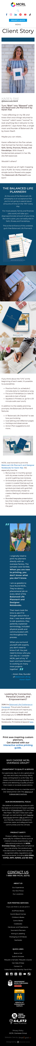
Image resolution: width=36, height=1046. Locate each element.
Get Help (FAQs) (18, 963)
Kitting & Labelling (18, 934)
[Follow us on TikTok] (30, 14)
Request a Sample (11, 960)
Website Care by (11, 1037)
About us (18, 883)
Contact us (18, 872)
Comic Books (18, 921)
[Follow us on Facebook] (6, 14)
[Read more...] (18, 1018)
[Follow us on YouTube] (25, 14)
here (31, 722)
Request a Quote (25, 960)
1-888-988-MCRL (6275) (18, 875)
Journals (14, 930)
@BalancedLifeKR (10, 101)
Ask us (22, 817)
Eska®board (17, 810)
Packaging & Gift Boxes (18, 937)
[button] (18, 10)
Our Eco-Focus (18, 891)
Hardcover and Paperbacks (18, 927)
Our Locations (18, 894)
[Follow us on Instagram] (11, 14)
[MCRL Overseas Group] (18, 4)
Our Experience (18, 887)
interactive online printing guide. (18, 746)
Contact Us (18, 966)
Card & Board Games (18, 914)
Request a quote (18, 20)
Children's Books (18, 917)
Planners (22, 930)
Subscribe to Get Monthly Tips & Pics (18, 969)
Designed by (11, 1042)
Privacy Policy (18, 1030)
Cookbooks (18, 924)
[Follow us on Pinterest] (20, 14)
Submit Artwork (18, 956)
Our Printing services (18, 903)
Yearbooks (18, 940)
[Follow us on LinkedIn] (15, 14)
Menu (18, 25)
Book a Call (18, 953)
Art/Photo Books (18, 911)
